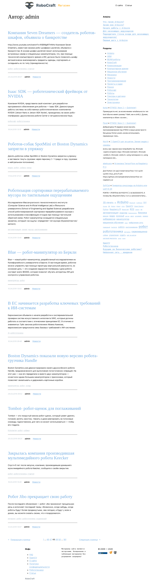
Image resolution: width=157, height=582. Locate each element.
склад (28, 386)
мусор (31, 229)
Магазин (64, 5)
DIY (145, 202)
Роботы (110, 93)
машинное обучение (113, 222)
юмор (29, 168)
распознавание (41, 229)
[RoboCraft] (115, 553)
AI (9, 333)
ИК (141, 209)
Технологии (112, 99)
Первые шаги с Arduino (115, 40)
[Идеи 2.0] (110, 553)
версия (105, 216)
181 (64, 539)
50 (59, 539)
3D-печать (108, 202)
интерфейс (138, 216)
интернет (12, 518)
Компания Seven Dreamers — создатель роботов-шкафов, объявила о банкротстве (52, 35)
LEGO (123, 206)
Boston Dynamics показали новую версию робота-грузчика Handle (53, 358)
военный (120, 216)
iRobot (113, 206)
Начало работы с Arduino (116, 28)
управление (114, 235)
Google (105, 206)
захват (24, 229)
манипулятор (13, 280)
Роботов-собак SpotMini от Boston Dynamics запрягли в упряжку (48, 146)
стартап (31, 69)
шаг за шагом (131, 235)
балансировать (132, 213)
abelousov (107, 163)
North (105, 141)
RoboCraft (46, 5)
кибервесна (109, 219)
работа (121, 227)
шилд (119, 238)
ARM (109, 56)
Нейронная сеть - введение (117, 252)
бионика (142, 212)
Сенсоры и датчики (116, 96)
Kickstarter (12, 430)
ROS (132, 209)
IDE (109, 206)
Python (106, 209)
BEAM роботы (113, 59)
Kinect (118, 206)
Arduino (110, 53)
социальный (41, 518)
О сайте (33, 561)
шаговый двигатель (110, 238)
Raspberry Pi (115, 209)
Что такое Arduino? (113, 22)
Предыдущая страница (19, 540)
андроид (123, 213)
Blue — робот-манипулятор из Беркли (42, 252)
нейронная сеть (136, 222)
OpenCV (129, 206)
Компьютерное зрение (117, 68)
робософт (12, 121)
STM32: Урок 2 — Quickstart (123, 108)
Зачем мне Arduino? (113, 25)
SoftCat (106, 185)
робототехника (20, 69)
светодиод (127, 232)
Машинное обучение (117, 72)
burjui (105, 108)
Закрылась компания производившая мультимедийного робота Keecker (41, 455)
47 (51, 539)
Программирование (116, 81)
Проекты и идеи (115, 84)
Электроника (113, 102)
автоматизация (14, 229)
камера (145, 216)
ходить (123, 235)
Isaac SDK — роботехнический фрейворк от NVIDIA (47, 94)
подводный (106, 227)
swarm (137, 209)
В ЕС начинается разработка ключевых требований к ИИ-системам (54, 305)
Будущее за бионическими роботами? (122, 249)
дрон (132, 216)
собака (23, 168)
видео (10, 168)
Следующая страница (89, 540)
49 (56, 539)
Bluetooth (132, 203)
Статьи (32, 573)
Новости (37, 77)
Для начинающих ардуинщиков (118, 31)
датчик (127, 216)
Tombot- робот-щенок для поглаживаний (44, 408)
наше (126, 223)
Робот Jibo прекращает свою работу (40, 496)
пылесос (114, 227)
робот (10, 69)
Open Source (138, 206)
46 (48, 539)
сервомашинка (139, 231)
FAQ (31, 555)
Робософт (111, 90)
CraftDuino (139, 203)
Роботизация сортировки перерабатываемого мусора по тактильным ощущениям (48, 192)
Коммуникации (114, 66)
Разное (110, 87)
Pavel (105, 123)
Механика (112, 75)
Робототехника (110, 246)
